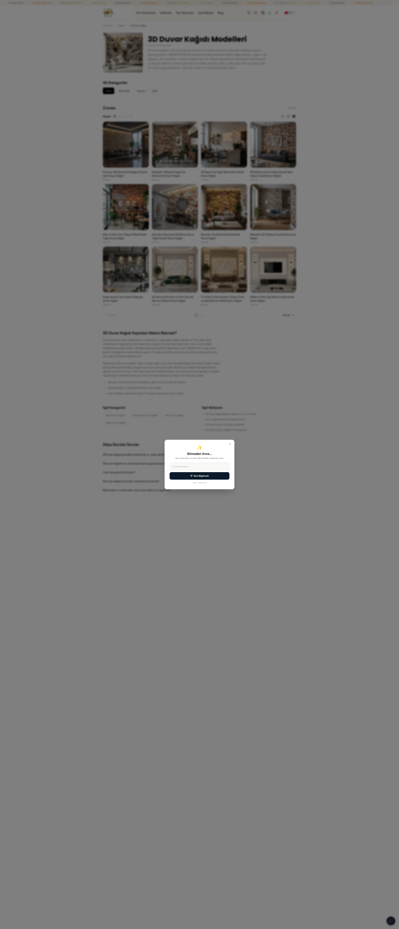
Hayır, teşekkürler (200, 482)
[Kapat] (230, 444)
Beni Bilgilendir (201, 475)
